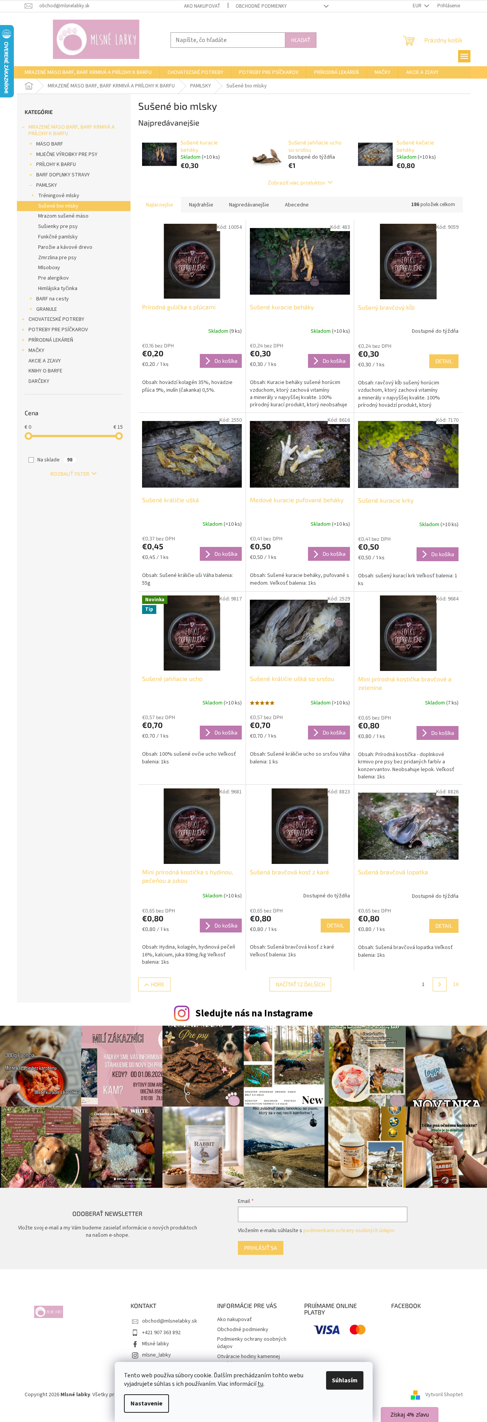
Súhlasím (345, 1380)
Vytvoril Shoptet (444, 1395)
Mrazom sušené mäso (63, 216)
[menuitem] (88, 72)
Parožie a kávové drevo (65, 247)
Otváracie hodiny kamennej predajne (248, 1360)
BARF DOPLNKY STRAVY (63, 175)
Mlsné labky (155, 1344)
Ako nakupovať (202, 6)
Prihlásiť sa (260, 1247)
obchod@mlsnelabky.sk (169, 1321)
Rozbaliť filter (69, 474)
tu (260, 1384)
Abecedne (297, 205)
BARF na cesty (52, 299)
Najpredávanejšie (249, 205)
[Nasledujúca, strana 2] (440, 984)
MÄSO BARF (49, 144)
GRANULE (46, 309)
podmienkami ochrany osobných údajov (349, 1230)
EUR (418, 5)
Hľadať (300, 40)
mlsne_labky (156, 1355)
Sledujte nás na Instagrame (254, 1013)
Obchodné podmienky (261, 6)
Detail (443, 361)
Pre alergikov (53, 278)
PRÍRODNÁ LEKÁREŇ (50, 340)
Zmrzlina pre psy (57, 258)
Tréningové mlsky (58, 196)
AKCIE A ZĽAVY (44, 361)
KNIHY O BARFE (45, 371)
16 (456, 984)
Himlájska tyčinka (57, 288)
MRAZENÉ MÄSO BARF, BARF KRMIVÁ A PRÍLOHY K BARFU (71, 130)
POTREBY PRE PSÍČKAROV (58, 330)
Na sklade (54, 460)
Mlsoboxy (49, 268)
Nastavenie (146, 1403)
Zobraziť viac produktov (296, 182)
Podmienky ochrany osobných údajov (251, 1342)
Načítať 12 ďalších (300, 984)
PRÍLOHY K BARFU (56, 164)
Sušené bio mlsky (58, 206)
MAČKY (36, 350)
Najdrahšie (201, 205)
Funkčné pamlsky (58, 237)
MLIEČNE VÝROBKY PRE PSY (66, 154)
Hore (157, 984)
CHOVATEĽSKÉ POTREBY (56, 319)
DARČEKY (38, 381)
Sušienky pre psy (58, 226)
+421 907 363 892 (161, 1332)
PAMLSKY (46, 185)
